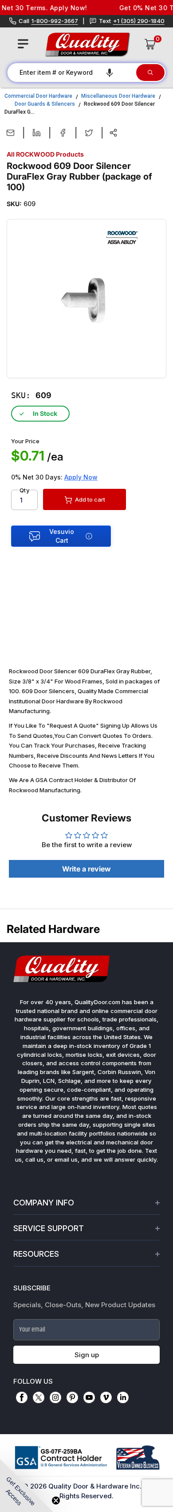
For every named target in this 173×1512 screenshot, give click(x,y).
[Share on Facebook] (63, 132)
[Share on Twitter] (89, 132)
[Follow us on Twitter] (38, 1397)
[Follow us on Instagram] (55, 1397)
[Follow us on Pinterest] (72, 1397)
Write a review (86, 868)
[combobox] (71, 72)
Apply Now (81, 477)
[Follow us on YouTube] (89, 1397)
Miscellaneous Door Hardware (118, 96)
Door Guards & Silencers (45, 104)
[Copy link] (113, 132)
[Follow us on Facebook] (22, 1397)
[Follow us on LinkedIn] (123, 1397)
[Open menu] (23, 43)
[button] (109, 72)
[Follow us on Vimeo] (106, 1397)
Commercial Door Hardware (38, 96)
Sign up (87, 1355)
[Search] (150, 72)
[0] (150, 44)
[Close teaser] (55, 1500)
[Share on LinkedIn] (37, 132)
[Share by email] (10, 132)
